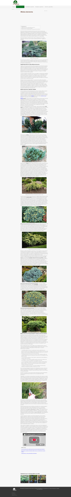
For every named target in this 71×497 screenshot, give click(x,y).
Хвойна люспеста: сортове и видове (27, 28)
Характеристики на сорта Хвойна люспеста (28, 27)
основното (13, 9)
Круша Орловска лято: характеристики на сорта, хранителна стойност (33, 449)
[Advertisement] (34, 19)
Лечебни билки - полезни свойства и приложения (29, 453)
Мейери (22, 98)
